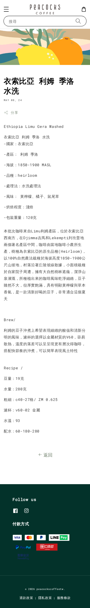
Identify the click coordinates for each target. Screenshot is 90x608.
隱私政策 (45, 597)
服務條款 (64, 597)
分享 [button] (14, 112)
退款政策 (26, 597)
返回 (48, 455)
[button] (6, 9)
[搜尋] (78, 21)
